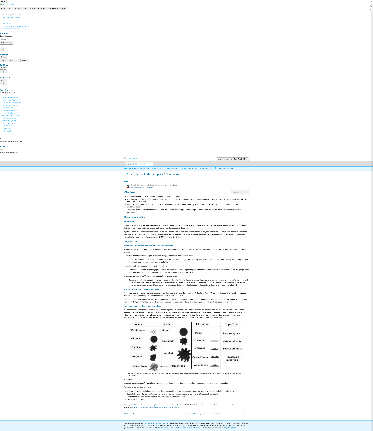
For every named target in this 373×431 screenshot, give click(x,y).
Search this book (6, 36)
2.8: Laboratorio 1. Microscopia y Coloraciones (149, 405)
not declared (216, 405)
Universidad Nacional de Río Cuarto (142, 187)
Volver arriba (128, 413)
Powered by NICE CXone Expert (154, 423)
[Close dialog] (1, 149)
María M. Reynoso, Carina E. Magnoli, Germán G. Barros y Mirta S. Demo (155, 407)
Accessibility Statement (191, 428)
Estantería (146, 168)
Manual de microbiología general (199, 168)
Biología (160, 168)
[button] (7, 128)
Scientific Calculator (11, 113)
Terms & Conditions (175, 428)
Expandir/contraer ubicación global (247, 168)
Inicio (134, 168)
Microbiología (175, 168)
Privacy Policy (163, 428)
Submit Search (6, 43)
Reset (3, 57)
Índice (236, 192)
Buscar (128, 164)
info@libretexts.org (229, 428)
